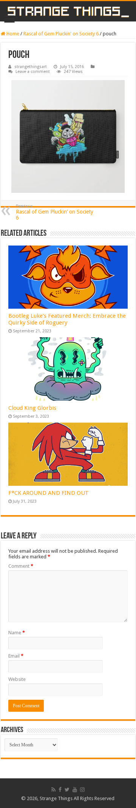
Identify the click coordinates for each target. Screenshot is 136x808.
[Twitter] (67, 789)
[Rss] (53, 789)
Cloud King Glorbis (32, 408)
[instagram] (82, 789)
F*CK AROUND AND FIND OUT (48, 493)
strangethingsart (30, 66)
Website (17, 679)
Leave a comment (32, 71)
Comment (20, 566)
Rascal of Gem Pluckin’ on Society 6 (54, 212)
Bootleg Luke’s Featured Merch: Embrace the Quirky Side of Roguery (67, 319)
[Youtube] (75, 789)
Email (15, 656)
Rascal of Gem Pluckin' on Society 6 (61, 33)
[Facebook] (60, 789)
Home (12, 33)
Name (16, 632)
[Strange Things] (68, 11)
